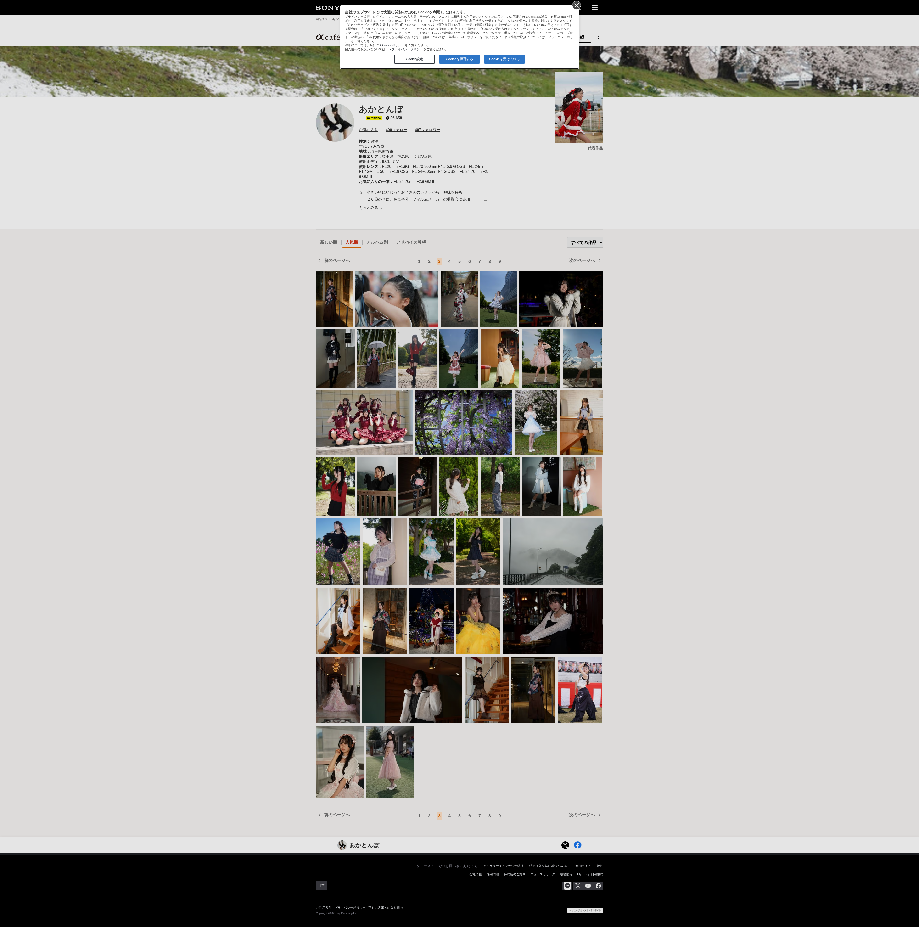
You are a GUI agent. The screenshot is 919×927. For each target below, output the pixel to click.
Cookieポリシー (393, 45)
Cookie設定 (414, 59)
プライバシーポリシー (407, 49)
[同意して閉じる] (576, 5)
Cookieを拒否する (459, 59)
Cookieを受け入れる (504, 59)
